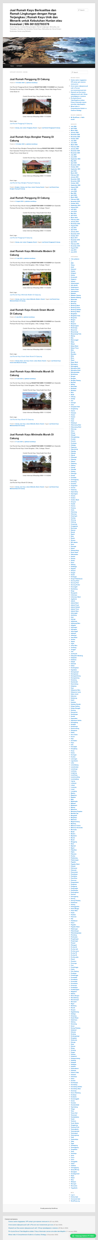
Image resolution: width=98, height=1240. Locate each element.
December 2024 (75, 151)
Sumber (73, 1080)
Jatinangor (74, 627)
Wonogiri (73, 1184)
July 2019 (73, 209)
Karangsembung (76, 676)
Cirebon (73, 498)
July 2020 (73, 189)
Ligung (73, 781)
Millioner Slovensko (77, 827)
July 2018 (73, 227)
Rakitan (73, 993)
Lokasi (24, 128)
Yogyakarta (74, 1188)
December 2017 (75, 234)
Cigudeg (73, 451)
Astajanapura (75, 287)
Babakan (73, 293)
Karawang (74, 680)
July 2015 (73, 250)
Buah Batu (74, 386)
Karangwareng (75, 678)
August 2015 (74, 248)
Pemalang (74, 935)
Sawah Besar (74, 1018)
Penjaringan (74, 941)
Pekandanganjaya (76, 933)
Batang (73, 336)
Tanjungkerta (74, 1129)
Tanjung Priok (75, 1127)
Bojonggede (74, 366)
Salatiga (73, 1014)
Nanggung (74, 842)
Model (72, 832)
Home (12, 66)
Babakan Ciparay (76, 295)
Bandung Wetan (75, 311)
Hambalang (74, 589)
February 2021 (75, 175)
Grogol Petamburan (76, 579)
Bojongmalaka (75, 372)
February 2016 (75, 244)
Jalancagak (74, 613)
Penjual (73, 943)
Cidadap (73, 445)
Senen (73, 1026)
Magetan (73, 797)
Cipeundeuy (74, 492)
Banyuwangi (74, 332)
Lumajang (74, 791)
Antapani (73, 273)
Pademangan (75, 860)
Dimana (73, 540)
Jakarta (73, 601)
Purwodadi (74, 981)
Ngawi (72, 848)
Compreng (74, 524)
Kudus (73, 753)
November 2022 (75, 165)
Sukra (72, 1078)
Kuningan (74, 755)
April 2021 (74, 171)
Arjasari (73, 281)
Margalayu (74, 817)
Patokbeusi (74, 921)
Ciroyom (73, 502)
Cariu (72, 405)
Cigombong (74, 449)
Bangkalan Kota (75, 316)
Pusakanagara (75, 989)
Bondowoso (74, 374)
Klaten (73, 732)
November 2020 (75, 181)
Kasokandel (74, 682)
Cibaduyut (74, 423)
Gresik (73, 575)
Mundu (73, 838)
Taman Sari (74, 1113)
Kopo (72, 742)
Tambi (72, 1119)
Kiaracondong (75, 728)
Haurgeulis (74, 593)
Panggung (29, 128)
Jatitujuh (73, 633)
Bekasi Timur (75, 348)
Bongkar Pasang (76, 380)
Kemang (73, 710)
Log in (73, 1195)
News (72, 844)
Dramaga (73, 546)
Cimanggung (74, 479)
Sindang (73, 1034)
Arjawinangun (75, 283)
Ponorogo (74, 963)
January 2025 (75, 149)
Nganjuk (73, 846)
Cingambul (74, 485)
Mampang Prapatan (76, 811)
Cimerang (74, 481)
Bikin (72, 350)
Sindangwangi (75, 1036)
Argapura (73, 279)
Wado (72, 1176)
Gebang (73, 564)
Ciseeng (73, 508)
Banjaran (73, 324)
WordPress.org (75, 1201)
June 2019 (74, 211)
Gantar (73, 560)
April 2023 (74, 163)
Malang (73, 807)
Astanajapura (75, 291)
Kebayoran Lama (76, 692)
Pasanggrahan (75, 906)
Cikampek (74, 457)
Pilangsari (74, 945)
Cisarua (73, 506)
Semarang (74, 1024)
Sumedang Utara (76, 1089)
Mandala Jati (74, 813)
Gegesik (73, 568)
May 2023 (73, 161)
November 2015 (75, 246)
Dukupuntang (75, 550)
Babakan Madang (76, 297)
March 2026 (74, 130)
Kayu (29, 187)
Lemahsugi (74, 769)
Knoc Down (74, 734)
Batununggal (74, 340)
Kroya (72, 751)
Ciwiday (73, 518)
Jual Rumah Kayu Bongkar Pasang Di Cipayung (25, 183)
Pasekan (73, 915)
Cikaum (73, 461)
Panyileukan (74, 890)
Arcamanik (74, 277)
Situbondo (74, 1040)
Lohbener (73, 783)
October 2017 (75, 236)
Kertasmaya (74, 726)
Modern (38, 299)
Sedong (73, 1022)
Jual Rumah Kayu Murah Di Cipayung (21, 419)
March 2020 (74, 197)
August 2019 (74, 207)
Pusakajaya (74, 987)
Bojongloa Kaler (75, 368)
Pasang (38, 187)
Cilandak (73, 469)
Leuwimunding (75, 777)
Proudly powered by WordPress (49, 1208)
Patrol (72, 923)
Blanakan (73, 354)
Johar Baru (74, 645)
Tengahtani (74, 1149)
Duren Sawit (74, 552)
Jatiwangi (73, 635)
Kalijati (73, 662)
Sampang (73, 1016)
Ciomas (73, 487)
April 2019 (74, 215)
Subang (73, 1054)
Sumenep (73, 1091)
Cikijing (73, 465)
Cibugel (73, 435)
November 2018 (75, 223)
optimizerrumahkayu (32, 82)
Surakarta (73, 1097)
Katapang (73, 686)
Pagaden (73, 862)
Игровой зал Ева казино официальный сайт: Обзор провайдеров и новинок (79, 94)
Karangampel (75, 672)
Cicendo (73, 441)
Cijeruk (73, 455)
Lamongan (74, 759)
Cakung (17, 128)
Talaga (73, 1109)
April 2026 (74, 128)
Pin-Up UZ (74, 955)
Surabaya (73, 1095)
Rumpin (73, 1010)
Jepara (73, 641)
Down (21, 361)
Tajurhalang (74, 1107)
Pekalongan (74, 929)
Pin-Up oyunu (75, 951)
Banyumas (74, 330)
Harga (72, 591)
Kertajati (73, 724)
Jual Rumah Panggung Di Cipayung (21, 123)
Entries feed (74, 1197)
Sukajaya (73, 1064)
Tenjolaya (73, 1153)
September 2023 (75, 159)
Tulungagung (75, 1167)
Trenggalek (74, 1161)
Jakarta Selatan (75, 607)
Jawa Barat (74, 637)
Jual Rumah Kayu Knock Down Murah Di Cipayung (26, 356)
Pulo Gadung (75, 971)
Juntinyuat (74, 653)
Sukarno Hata (75, 1072)
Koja (72, 738)
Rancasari (74, 1002)
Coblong (73, 522)
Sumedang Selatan (76, 1086)
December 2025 (75, 134)
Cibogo (73, 433)
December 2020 (75, 179)
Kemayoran (74, 712)
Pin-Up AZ (74, 947)
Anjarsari (73, 269)
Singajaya (74, 1038)
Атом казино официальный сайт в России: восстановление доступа (79, 88)
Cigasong (73, 447)
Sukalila (73, 1066)
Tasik (72, 1137)
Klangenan (74, 730)
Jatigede (73, 625)
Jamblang (74, 615)
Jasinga (73, 619)
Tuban (72, 1163)
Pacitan (73, 856)
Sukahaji (73, 1060)
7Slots (73, 265)
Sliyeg (73, 1048)
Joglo (72, 643)
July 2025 (73, 140)
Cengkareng (74, 409)
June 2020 (74, 191)
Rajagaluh (74, 991)
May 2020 (73, 193)
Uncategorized (75, 1174)
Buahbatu (73, 388)
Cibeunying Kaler (76, 425)
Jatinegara (74, 629)
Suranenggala (75, 1099)
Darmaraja (74, 528)
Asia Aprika (74, 285)
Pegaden (73, 925)
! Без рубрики (75, 259)
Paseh (72, 913)
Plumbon (73, 961)
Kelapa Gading (75, 706)
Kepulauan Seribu (76, 720)
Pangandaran (75, 882)
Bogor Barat (74, 362)
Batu (72, 338)
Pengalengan (75, 939)
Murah (40, 361)
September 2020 (75, 185)
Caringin (73, 402)
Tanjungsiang (75, 1135)
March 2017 (74, 238)
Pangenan (74, 884)
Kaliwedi (73, 664)
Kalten (73, 666)
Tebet (72, 1141)
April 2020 (74, 195)
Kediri (72, 700)
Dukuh (73, 548)
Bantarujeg (74, 328)
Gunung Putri (75, 583)
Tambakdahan (75, 1117)
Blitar (72, 356)
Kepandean (74, 718)
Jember (73, 639)
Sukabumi (74, 1056)
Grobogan (74, 577)
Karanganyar (74, 674)
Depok (73, 534)
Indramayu (74, 595)
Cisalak (73, 504)
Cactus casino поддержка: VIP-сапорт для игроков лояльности (79, 82)
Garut (72, 562)
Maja (72, 799)
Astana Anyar (75, 289)
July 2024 (73, 155)
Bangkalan (74, 314)
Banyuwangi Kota (76, 334)
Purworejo (74, 985)
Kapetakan (74, 670)
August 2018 (74, 225)
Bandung (73, 303)
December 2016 (75, 240)
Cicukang (73, 443)
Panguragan (74, 888)
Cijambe (73, 453)
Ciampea (73, 413)
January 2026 (75, 132)
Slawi (72, 1044)
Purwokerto (74, 983)
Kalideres (73, 660)
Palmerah (73, 870)
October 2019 (75, 203)
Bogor (72, 360)
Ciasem (73, 417)
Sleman (73, 1046)
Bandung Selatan (76, 309)
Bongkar (17, 187)
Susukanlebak (75, 1105)
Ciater (72, 419)
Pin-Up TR (74, 953)
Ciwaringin (74, 516)
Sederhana (74, 1020)
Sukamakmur (75, 1068)
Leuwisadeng (75, 779)
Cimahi (73, 475)
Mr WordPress (75, 117)
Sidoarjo (73, 1032)
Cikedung (73, 463)
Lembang (73, 771)
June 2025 (74, 143)
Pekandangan (75, 931)
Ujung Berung (75, 1169)
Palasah (73, 866)
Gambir (73, 556)
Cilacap (73, 467)
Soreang (73, 1050)
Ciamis (73, 411)
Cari (72, 400)
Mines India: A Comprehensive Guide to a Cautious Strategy (79, 108)
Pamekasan (74, 874)
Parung (73, 898)
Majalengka (74, 801)
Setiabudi (73, 1030)
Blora (72, 358)
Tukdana (73, 1165)
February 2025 (75, 147)
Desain (73, 538)
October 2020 (75, 183)
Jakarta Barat (74, 603)
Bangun (73, 320)
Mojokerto (74, 836)
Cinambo (73, 483)
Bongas (73, 376)
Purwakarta (74, 979)
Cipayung (73, 489)
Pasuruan (73, 917)
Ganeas (73, 558)
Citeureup (74, 514)
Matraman (74, 819)
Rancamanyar (75, 1000)
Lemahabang (74, 765)
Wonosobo (74, 1186)
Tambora (73, 1121)
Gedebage (74, 566)
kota (72, 744)
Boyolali (73, 382)
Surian (73, 1101)
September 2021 (75, 169)
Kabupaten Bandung (77, 655)
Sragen (73, 1052)
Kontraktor (74, 740)
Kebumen (73, 696)
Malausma (74, 809)
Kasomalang (74, 684)
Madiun (73, 793)
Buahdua (73, 390)
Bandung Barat (75, 305)
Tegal (72, 1143)
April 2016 (74, 242)
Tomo (72, 1159)
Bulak (72, 394)
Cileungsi (73, 473)
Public (73, 969)
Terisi (72, 1155)
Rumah (35, 128)
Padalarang (74, 858)
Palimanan (74, 868)
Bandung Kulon (75, 307)
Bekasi (73, 344)
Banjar (73, 322)
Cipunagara (74, 494)
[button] (83, 1236)
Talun (72, 1111)
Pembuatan (74, 937)
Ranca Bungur (75, 995)
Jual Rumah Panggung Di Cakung (30, 79)
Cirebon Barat (75, 500)
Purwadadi (74, 977)
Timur (72, 1157)
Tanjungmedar (75, 1131)
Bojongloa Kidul (75, 370)
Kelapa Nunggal (75, 708)
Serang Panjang (75, 1028)
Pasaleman (74, 902)
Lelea (72, 763)
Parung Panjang (75, 900)
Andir (72, 267)
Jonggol (73, 649)
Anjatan (73, 271)
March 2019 (74, 217)
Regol (72, 1004)
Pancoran (73, 880)
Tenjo (72, 1151)
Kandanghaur (75, 668)
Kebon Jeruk (74, 694)
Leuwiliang (74, 775)
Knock (31, 361)
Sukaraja (73, 1070)
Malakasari (74, 805)
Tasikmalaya (74, 1139)
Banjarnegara (75, 326)
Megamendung (75, 821)
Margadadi (74, 815)
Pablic (73, 852)
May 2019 (73, 213)
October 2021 (75, 167)
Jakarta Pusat (75, 605)
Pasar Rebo (74, 910)
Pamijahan (74, 876)
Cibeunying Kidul (76, 427)
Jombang (73, 647)
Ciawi (72, 421)
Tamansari (74, 1115)
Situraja (73, 1042)
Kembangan (74, 714)
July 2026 (73, 126)
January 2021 (75, 177)
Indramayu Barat (76, 597)
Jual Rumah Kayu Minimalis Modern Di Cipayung (25, 295)
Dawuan (73, 530)
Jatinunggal (74, 631)
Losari (73, 789)
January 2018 (75, 231)
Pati (72, 919)
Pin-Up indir (74, 949)
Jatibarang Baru (75, 623)
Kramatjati (74, 747)
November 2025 (75, 136)
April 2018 (74, 229)
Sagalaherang (75, 1012)
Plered (73, 959)
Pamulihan (74, 878)
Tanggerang (74, 1125)
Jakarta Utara (74, 611)
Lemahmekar (74, 767)
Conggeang (74, 526)
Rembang (73, 1006)
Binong (73, 352)
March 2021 (74, 173)
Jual (21, 128)
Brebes (73, 384)
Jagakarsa (74, 599)
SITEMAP (19, 66)
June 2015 (74, 252)
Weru (72, 1180)
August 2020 (74, 187)
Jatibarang (74, 621)
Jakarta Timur (75, 609)
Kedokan (73, 702)
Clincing (73, 520)
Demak (73, 532)
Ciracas (73, 496)
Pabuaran (73, 854)
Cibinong (73, 429)
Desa (72, 536)
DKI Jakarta (74, 542)
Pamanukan (74, 872)
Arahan (73, 275)
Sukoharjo (74, 1076)
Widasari (73, 1182)
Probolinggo (74, 967)
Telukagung (74, 1145)
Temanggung (75, 1147)
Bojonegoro (74, 364)
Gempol (73, 570)
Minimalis (33, 299)
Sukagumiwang (75, 1058)
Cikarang (73, 459)
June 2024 (74, 157)
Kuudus (73, 757)
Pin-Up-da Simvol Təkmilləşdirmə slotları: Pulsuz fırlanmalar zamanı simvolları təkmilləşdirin (37, 1231)
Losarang (73, 787)
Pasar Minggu (75, 908)
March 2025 (74, 145)
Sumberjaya (74, 1082)
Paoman (73, 894)
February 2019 (75, 219)
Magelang (74, 795)
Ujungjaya (74, 1172)
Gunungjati (74, 587)
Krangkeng (74, 749)
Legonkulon (74, 761)
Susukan (73, 1103)
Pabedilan (74, 850)
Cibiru (72, 431)
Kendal (73, 716)
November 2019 (75, 201)
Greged (73, 573)
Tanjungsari (74, 1133)
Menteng (73, 823)
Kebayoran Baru (75, 690)
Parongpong (74, 896)
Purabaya (73, 973)
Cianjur (73, 415)
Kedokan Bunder (76, 704)
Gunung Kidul (75, 581)
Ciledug (73, 471)
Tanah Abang (75, 1123)
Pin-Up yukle (74, 957)
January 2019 (75, 221)
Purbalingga (74, 975)
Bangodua (74, 318)
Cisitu (72, 510)
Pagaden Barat (75, 864)
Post (72, 965)
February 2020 (75, 199)
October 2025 (75, 138)
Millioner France (75, 825)
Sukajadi (73, 1062)
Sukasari (73, 1074)
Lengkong (74, 773)
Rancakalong (74, 997)
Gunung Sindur (75, 585)
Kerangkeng (74, 722)
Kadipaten (74, 658)
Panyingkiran (75, 892)
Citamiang (74, 512)
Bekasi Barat (74, 346)
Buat (72, 392)
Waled (72, 1178)
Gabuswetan (74, 554)
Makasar (73, 803)
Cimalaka (73, 477)
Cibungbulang (75, 437)
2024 (72, 263)
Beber (72, 342)
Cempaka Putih (75, 407)
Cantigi (73, 398)
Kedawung (74, 698)
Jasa (72, 617)
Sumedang (74, 1084)
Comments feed (75, 1199)
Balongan (73, 301)
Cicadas (73, 439)
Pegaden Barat (75, 927)
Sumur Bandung (76, 1093)
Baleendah (74, 299)
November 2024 (75, 153)
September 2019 (75, 205)
